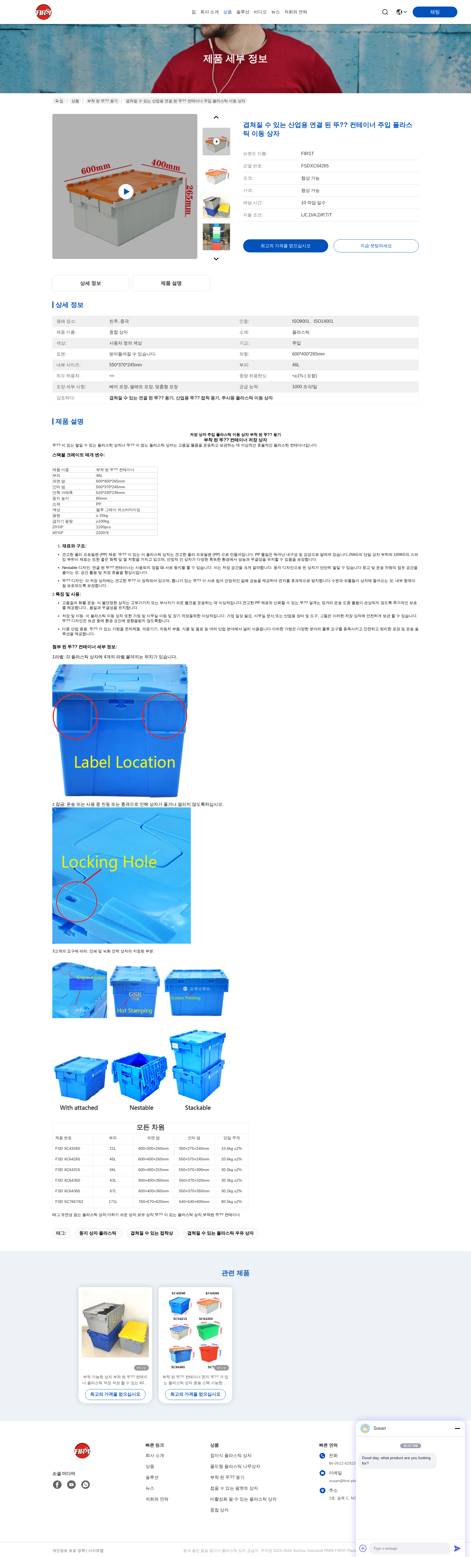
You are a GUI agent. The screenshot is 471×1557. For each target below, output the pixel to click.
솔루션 (242, 12)
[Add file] (363, 1548)
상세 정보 (90, 283)
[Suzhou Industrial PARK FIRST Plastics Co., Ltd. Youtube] (71, 1484)
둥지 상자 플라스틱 (97, 1233)
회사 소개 (209, 12)
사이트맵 (96, 1550)
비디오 (260, 12)
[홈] (82, 1457)
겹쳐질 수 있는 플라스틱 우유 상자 (220, 1233)
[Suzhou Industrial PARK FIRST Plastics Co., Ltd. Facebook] (57, 1484)
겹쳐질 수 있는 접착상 (152, 1233)
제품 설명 (171, 283)
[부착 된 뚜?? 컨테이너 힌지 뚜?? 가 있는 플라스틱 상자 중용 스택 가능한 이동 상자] (195, 1330)
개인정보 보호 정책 (68, 1550)
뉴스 (275, 12)
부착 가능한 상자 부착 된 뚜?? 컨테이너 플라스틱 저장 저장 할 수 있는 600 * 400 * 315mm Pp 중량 (115, 1380)
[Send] (457, 1548)
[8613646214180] (85, 1484)
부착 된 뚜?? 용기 (102, 101)
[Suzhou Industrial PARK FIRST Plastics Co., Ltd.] (44, 12)
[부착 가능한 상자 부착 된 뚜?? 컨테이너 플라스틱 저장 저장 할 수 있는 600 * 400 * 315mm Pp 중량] (115, 1330)
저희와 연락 (295, 12)
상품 (227, 12)
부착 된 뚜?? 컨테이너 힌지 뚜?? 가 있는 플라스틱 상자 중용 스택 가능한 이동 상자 (195, 1380)
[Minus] (457, 1428)
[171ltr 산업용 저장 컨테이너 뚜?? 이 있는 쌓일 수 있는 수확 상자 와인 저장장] (124, 186)
